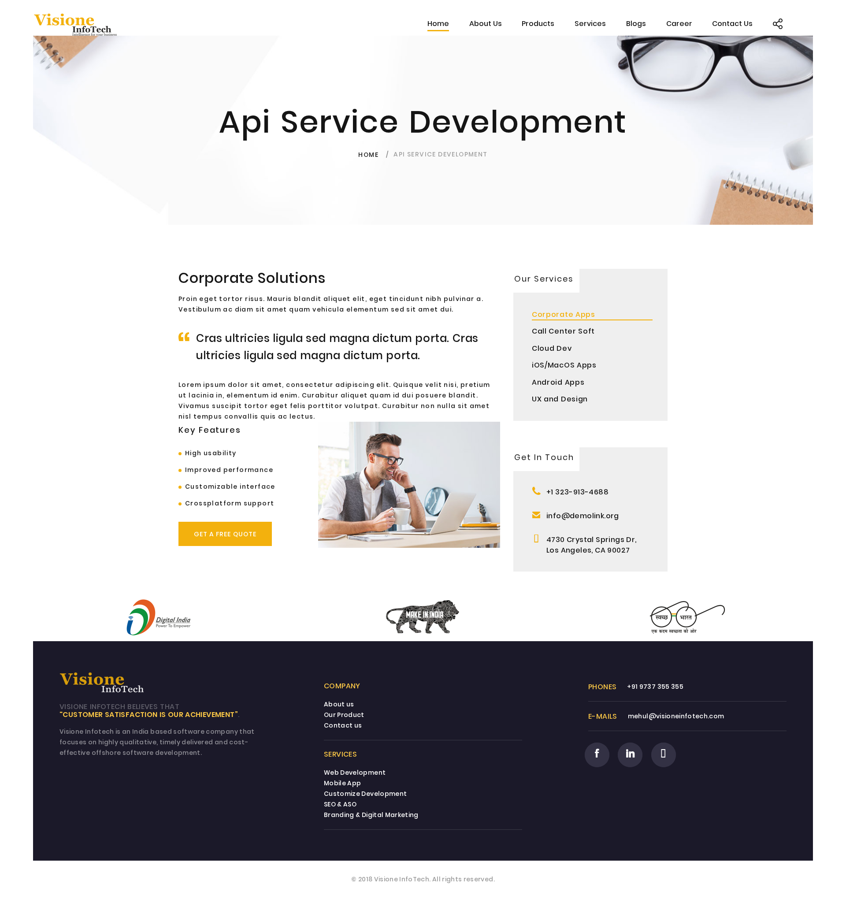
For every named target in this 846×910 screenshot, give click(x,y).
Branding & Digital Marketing (371, 814)
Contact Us (732, 23)
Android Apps (558, 382)
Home (438, 23)
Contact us (343, 725)
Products (538, 23)
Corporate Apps (563, 314)
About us (339, 704)
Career (679, 23)
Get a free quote (225, 534)
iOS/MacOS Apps (564, 365)
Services (590, 23)
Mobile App (342, 783)
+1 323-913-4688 (577, 492)
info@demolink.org (582, 516)
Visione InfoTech (402, 879)
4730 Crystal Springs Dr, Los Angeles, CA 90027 (591, 545)
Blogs (636, 23)
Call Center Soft (563, 331)
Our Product (344, 714)
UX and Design (560, 399)
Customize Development (365, 793)
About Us (485, 23)
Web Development (355, 772)
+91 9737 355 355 (655, 686)
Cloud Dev (551, 348)
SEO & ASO (340, 804)
